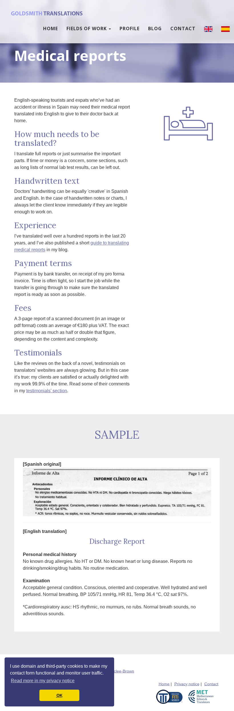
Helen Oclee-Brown (116, 671)
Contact (182, 28)
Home (50, 28)
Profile (130, 28)
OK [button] (59, 695)
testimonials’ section (46, 390)
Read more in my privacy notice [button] (42, 680)
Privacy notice (186, 684)
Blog (155, 28)
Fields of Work (87, 28)
